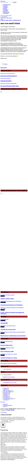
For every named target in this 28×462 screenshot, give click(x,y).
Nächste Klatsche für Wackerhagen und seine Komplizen (13, 335)
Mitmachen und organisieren (9, 376)
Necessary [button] (3, 443)
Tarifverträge (6, 13)
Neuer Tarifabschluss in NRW (7, 351)
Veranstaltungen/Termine (8, 398)
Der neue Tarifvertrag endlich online (10, 86)
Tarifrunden (5, 7)
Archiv (2, 374)
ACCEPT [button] (12, 420)
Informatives (5, 9)
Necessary (4, 444)
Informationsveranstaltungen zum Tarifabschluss (12, 305)
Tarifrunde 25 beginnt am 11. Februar (9, 357)
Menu (6, 4)
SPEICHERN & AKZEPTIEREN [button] (8, 459)
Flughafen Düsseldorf (6, 81)
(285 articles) (9, 17)
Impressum (5, 404)
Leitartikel (5, 6)
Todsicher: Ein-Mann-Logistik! (7, 298)
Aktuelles (5, 8)
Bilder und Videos (7, 390)
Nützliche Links (6, 12)
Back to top (3, 401)
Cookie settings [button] (5, 420)
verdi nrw (5, 406)
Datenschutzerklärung (7, 405)
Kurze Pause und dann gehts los (9, 76)
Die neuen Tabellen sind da (6, 345)
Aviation (5, 389)
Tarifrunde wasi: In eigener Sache (8, 329)
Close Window (4, 412)
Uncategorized (6, 397)
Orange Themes (10, 410)
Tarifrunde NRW (4, 323)
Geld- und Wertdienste (7, 391)
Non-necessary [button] (4, 451)
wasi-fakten (5, 10)
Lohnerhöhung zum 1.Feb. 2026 (9, 382)
